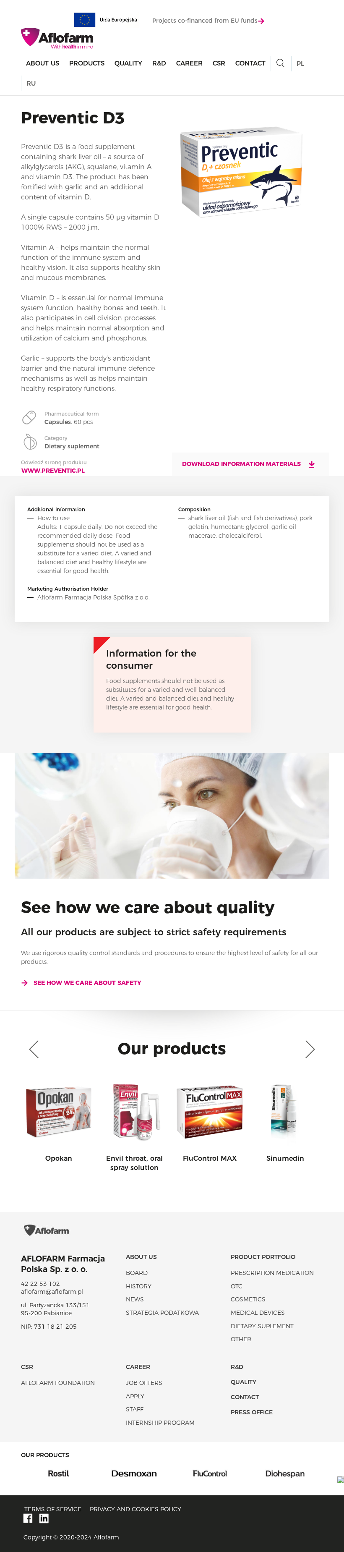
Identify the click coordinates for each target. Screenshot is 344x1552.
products (86, 63)
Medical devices (258, 1312)
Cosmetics (248, 1299)
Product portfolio (263, 1257)
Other (241, 1339)
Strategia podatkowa (162, 1312)
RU (31, 83)
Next (308, 1049)
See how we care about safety (87, 983)
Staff (134, 1409)
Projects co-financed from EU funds (205, 20)
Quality (128, 63)
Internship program (160, 1422)
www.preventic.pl (53, 470)
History (138, 1286)
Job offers (144, 1383)
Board (137, 1273)
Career (189, 63)
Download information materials (242, 464)
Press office (252, 1412)
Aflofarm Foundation (58, 1383)
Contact (250, 63)
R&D (159, 63)
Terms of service (52, 1509)
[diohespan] (217, 1473)
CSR (219, 63)
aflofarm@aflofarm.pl (52, 1292)
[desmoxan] (66, 1473)
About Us (42, 63)
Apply (135, 1396)
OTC (236, 1286)
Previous (35, 1049)
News (135, 1299)
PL (300, 64)
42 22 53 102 (40, 1284)
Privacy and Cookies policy (135, 1509)
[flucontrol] (142, 1473)
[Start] (57, 38)
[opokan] (293, 1473)
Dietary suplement (262, 1326)
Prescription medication (272, 1273)
